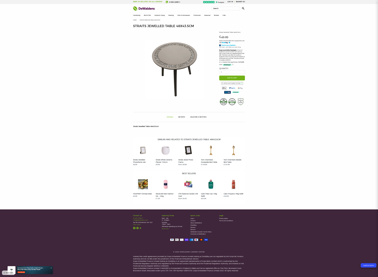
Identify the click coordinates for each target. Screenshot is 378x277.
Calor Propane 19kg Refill (233, 194)
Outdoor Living (159, 15)
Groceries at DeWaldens (198, 234)
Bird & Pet (147, 15)
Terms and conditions (226, 220)
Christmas (197, 15)
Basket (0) (240, 1)
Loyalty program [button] (368, 265)
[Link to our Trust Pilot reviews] (214, 1)
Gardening (136, 15)
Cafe (224, 15)
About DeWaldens (196, 223)
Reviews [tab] (181, 117)
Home (135, 20)
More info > (165, 229)
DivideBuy (193, 225)
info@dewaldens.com (140, 220)
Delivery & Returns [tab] (198, 117)
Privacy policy (223, 218)
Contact (192, 220)
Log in (230, 1)
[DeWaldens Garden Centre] (144, 8)
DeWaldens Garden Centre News (200, 232)
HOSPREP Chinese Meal (142, 194)
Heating (171, 15)
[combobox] (226, 8)
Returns (192, 229)
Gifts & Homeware (183, 15)
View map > (137, 224)
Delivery (192, 227)
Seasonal (207, 15)
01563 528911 (174, 2)
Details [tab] (170, 117)
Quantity (223, 68)
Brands (216, 15)
